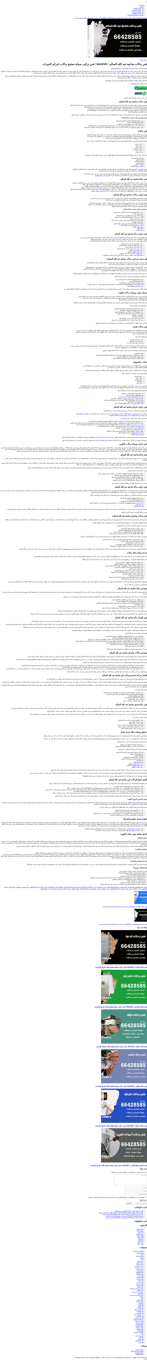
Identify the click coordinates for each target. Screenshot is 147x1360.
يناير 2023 (141, 1232)
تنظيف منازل (140, 1277)
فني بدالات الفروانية (136, 765)
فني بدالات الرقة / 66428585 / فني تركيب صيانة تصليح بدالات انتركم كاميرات (121, 1046)
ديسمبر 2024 (140, 1229)
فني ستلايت (140, 428)
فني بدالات (98, 191)
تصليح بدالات (135, 887)
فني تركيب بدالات (122, 223)
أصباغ (142, 1254)
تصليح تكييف (140, 1270)
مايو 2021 (141, 1240)
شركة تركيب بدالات (95, 887)
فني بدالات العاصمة (136, 83)
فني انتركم (139, 253)
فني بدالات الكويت (100, 175)
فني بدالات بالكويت (137, 767)
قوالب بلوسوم (94, 1357)
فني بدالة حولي (139, 504)
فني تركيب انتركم (122, 410)
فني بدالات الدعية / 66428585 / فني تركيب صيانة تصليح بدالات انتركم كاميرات (121, 967)
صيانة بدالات (140, 228)
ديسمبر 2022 (140, 1234)
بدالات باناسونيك (142, 887)
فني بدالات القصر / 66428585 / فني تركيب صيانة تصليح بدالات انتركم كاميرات (121, 1086)
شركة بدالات (140, 227)
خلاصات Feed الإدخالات (137, 1351)
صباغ (142, 1298)
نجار (142, 1334)
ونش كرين (141, 1342)
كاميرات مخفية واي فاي (133, 830)
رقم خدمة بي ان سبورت (137, 1295)
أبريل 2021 (141, 1242)
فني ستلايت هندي (135, 429)
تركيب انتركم (133, 424)
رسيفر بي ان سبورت (138, 1292)
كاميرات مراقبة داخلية (133, 828)
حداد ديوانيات (140, 1285)
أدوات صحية (140, 1253)
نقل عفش (141, 1339)
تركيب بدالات (143, 60)
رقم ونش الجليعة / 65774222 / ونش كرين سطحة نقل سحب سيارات (125, 1216)
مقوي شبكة (111, 127)
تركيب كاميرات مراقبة (137, 286)
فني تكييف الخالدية (138, 8)
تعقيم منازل (140, 1275)
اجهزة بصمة (139, 822)
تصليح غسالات (140, 1274)
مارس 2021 (140, 1243)
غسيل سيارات (140, 1301)
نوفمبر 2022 (140, 1235)
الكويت (134, 1357)
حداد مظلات (140, 1290)
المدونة (142, 7)
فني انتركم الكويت (136, 432)
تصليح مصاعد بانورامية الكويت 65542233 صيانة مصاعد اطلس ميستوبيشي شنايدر (121, 1212)
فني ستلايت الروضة (138, 10)
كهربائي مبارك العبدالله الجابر (135, 15)
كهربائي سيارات (139, 1321)
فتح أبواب (141, 1303)
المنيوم (142, 1257)
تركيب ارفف (124, 255)
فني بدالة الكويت (139, 395)
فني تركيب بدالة (107, 889)
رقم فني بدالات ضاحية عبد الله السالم (121, 887)
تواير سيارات (140, 1279)
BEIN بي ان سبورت (138, 1251)
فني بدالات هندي (137, 250)
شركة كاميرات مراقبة (137, 401)
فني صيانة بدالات (68, 889)
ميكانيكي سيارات (139, 1332)
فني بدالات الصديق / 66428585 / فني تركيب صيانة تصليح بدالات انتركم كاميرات (121, 1007)
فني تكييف (141, 1306)
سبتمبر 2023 (140, 1230)
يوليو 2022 (141, 1239)
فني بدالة (111, 80)
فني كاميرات (122, 415)
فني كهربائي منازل (138, 1314)
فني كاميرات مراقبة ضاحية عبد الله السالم (52, 889)
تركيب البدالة (98, 467)
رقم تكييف (141, 1293)
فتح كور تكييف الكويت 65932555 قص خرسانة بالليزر (129, 1211)
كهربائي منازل (140, 426)
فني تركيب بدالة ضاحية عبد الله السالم (92, 889)
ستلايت (142, 1296)
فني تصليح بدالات (77, 889)
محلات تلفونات (139, 1324)
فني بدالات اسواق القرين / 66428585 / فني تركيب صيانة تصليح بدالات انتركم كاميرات (118, 1165)
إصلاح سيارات (140, 1256)
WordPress (78, 1357)
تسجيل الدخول (139, 1349)
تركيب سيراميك (139, 1267)
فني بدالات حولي (137, 763)
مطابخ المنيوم (140, 1326)
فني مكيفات (140, 1316)
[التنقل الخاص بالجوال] (146, 2)
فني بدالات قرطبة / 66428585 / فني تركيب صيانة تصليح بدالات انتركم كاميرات (121, 1126)
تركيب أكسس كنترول (137, 802)
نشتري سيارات (139, 1335)
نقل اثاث (141, 1337)
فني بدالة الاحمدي (139, 506)
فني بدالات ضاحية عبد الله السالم (40, 887)
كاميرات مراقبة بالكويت (137, 415)
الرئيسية (141, 5)
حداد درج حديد (140, 1283)
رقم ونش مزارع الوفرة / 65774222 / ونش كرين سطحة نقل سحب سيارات (123, 1214)
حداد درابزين (140, 1282)
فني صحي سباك (139, 1309)
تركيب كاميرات (104, 440)
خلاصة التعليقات (139, 1353)
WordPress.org (140, 1354)
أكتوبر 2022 (140, 1237)
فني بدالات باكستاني (136, 252)
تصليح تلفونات (140, 1272)
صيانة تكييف (140, 1300)
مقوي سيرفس (135, 127)
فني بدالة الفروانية (138, 762)
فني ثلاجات (140, 1308)
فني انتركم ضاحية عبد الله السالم (74, 887)
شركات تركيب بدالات (105, 887)
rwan (145, 68)
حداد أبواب (141, 1280)
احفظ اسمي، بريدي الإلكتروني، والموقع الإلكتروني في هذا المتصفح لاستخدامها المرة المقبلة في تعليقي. (116, 1197)
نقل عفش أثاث (139, 1340)
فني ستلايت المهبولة (138, 13)
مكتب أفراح (140, 1331)
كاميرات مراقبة (139, 166)
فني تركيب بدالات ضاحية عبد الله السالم (123, 889)
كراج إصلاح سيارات (138, 1319)
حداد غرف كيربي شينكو (137, 1288)
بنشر (142, 1259)
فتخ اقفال (141, 1305)
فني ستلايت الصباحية (138, 11)
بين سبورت (140, 1261)
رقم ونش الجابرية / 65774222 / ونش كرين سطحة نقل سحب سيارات (124, 1217)
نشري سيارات (115, 431)
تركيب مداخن (140, 1269)
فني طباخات (140, 1311)
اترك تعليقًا (114, 68)
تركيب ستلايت (140, 1266)
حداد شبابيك (140, 1287)
